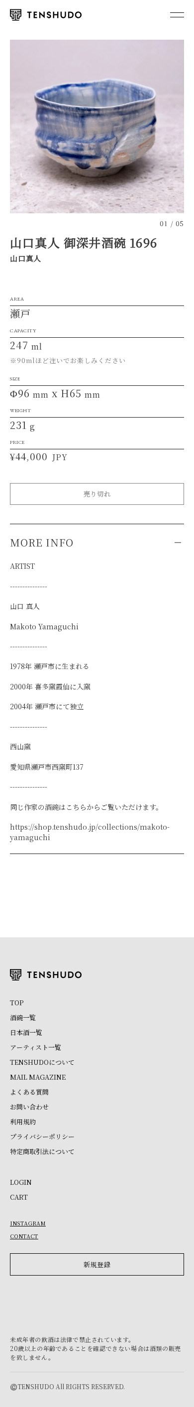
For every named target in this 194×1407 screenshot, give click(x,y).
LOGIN (21, 1182)
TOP (16, 1002)
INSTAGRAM (28, 1223)
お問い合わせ (29, 1106)
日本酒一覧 (26, 1032)
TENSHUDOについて (42, 1062)
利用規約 (23, 1121)
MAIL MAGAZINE (38, 1077)
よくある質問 (29, 1092)
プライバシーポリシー (42, 1136)
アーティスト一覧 (35, 1047)
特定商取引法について (42, 1151)
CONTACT (24, 1236)
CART (19, 1197)
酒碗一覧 (23, 1017)
